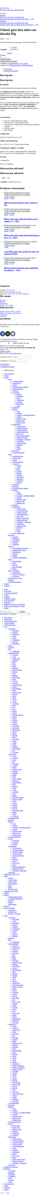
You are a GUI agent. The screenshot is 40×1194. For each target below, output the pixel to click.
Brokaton (15, 764)
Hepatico (15, 859)
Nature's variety (17, 799)
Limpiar (9, 53)
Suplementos (16, 424)
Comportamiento (17, 389)
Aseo (18, 411)
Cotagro (15, 765)
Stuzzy (14, 737)
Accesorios (15, 392)
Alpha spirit (16, 659)
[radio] (14, 48)
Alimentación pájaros (19, 550)
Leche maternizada (18, 452)
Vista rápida (25, 195)
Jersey (14, 563)
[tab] (22, 69)
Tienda (6, 377)
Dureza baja (16, 1127)
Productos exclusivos (11, 1167)
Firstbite (15, 675)
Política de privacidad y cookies (10, 311)
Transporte (15, 407)
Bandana (15, 505)
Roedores (11, 535)
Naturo (14, 717)
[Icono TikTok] (12, 333)
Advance (15, 655)
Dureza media (16, 1129)
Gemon (14, 968)
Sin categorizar (9, 1184)
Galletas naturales (9, 625)
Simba (14, 734)
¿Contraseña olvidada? (7, 367)
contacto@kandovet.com (13, 292)
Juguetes (19, 402)
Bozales (19, 473)
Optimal (15, 720)
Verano (6, 376)
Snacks (14, 385)
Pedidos (2, 302)
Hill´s (14, 690)
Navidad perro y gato (15, 578)
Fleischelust (16, 677)
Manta (14, 569)
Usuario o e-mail (6, 357)
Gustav (14, 687)
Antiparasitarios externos (20, 387)
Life (13, 707)
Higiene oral (20, 421)
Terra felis (15, 739)
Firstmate (15, 773)
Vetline (14, 1017)
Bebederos (19, 396)
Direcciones (4, 303)
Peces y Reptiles (13, 571)
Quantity (3, 55)
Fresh (14, 679)
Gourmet (15, 683)
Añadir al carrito (5, 59)
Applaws (15, 660)
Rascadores (20, 404)
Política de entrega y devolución (10, 313)
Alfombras (19, 481)
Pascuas (6, 906)
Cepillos (19, 413)
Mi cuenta (3, 300)
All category (8, 617)
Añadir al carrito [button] (9, 246)
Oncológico (20, 441)
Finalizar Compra (9, 599)
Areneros (15, 391)
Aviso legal (3, 315)
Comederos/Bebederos (19, 557)
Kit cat (14, 700)
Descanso (15, 451)
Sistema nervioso (21, 437)
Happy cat (15, 780)
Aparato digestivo (22, 428)
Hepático (19, 445)
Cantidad (3, 49)
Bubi (13, 662)
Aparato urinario (21, 430)
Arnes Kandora (9, 374)
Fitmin (14, 775)
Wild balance (16, 749)
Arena (18, 406)
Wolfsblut (15, 1021)
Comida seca (16, 383)
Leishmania (16, 1152)
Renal (18, 447)
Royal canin (16, 730)
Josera (14, 698)
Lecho (10, 1182)
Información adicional (11, 71)
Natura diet (15, 983)
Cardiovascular (21, 443)
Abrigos (15, 565)
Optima (14, 1073)
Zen (13, 750)
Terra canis (15, 1013)
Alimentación (16, 573)
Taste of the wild (17, 810)
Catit (13, 664)
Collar (18, 398)
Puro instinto (16, 1082)
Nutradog (15, 992)
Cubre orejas (12, 882)
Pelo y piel (19, 434)
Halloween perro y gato (11, 874)
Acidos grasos (21, 426)
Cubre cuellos (12, 880)
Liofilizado (15, 840)
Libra (14, 705)
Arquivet (15, 951)
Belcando (15, 953)
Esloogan (14, 341)
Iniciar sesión (5, 365)
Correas (18, 466)
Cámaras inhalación (14, 582)
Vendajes (11, 580)
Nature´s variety (17, 987)
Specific (15, 735)
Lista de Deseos (9, 600)
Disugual (15, 668)
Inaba (14, 696)
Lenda (14, 702)
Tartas (6, 1186)
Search (22, 612)
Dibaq (14, 666)
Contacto (3, 316)
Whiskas (15, 747)
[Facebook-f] (2, 333)
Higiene (14, 409)
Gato (20, 63)
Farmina (15, 672)
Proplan (14, 724)
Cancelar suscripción (11, 593)
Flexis (18, 469)
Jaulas (10, 1178)
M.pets (14, 711)
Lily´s (14, 709)
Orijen (14, 801)
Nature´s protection (18, 1067)
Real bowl (15, 728)
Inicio (6, 589)
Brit (13, 762)
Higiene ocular (21, 419)
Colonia (19, 417)
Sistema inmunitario (22, 436)
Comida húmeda (13, 63)
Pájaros (10, 546)
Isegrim (14, 976)
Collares (19, 471)
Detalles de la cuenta (6, 305)
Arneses (19, 394)
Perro (10, 454)
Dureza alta (16, 1126)
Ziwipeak (15, 752)
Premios (15, 844)
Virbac (14, 745)
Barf (9, 649)
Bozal (14, 636)
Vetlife (14, 743)
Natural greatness (17, 715)
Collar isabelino (9, 623)
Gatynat (14, 681)
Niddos (14, 556)
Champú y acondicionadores (25, 415)
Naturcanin (15, 651)
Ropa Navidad (17, 567)
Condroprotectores (22, 432)
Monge (14, 713)
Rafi (13, 1000)
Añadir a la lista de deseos (9, 61)
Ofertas (6, 584)
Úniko (14, 741)
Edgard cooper (17, 670)
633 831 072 (11, 290)
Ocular (18, 449)
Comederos (20, 400)
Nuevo (14, 719)
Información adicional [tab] (11, 168)
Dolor (14, 857)
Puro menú (15, 726)
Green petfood (17, 685)
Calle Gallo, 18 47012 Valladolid (18, 294)
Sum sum (15, 1092)
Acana (14, 756)
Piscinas (19, 482)
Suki (13, 1011)
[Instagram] (7, 333)
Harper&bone (16, 689)
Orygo (14, 1077)
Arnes (18, 467)
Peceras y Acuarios (18, 574)
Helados (15, 1131)
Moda (10, 559)
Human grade (16, 692)
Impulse (14, 694)
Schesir (25, 63)
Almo (14, 657)
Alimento (15, 537)
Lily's (14, 979)
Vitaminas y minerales (23, 439)
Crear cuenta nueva (15, 353)
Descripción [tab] (6, 75)
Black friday (8, 619)
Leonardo (15, 704)
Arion (14, 760)
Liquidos (15, 842)
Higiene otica (20, 422)
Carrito (6, 595)
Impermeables (16, 561)
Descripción (8, 69)
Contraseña (4, 361)
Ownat (14, 722)
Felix (14, 674)
